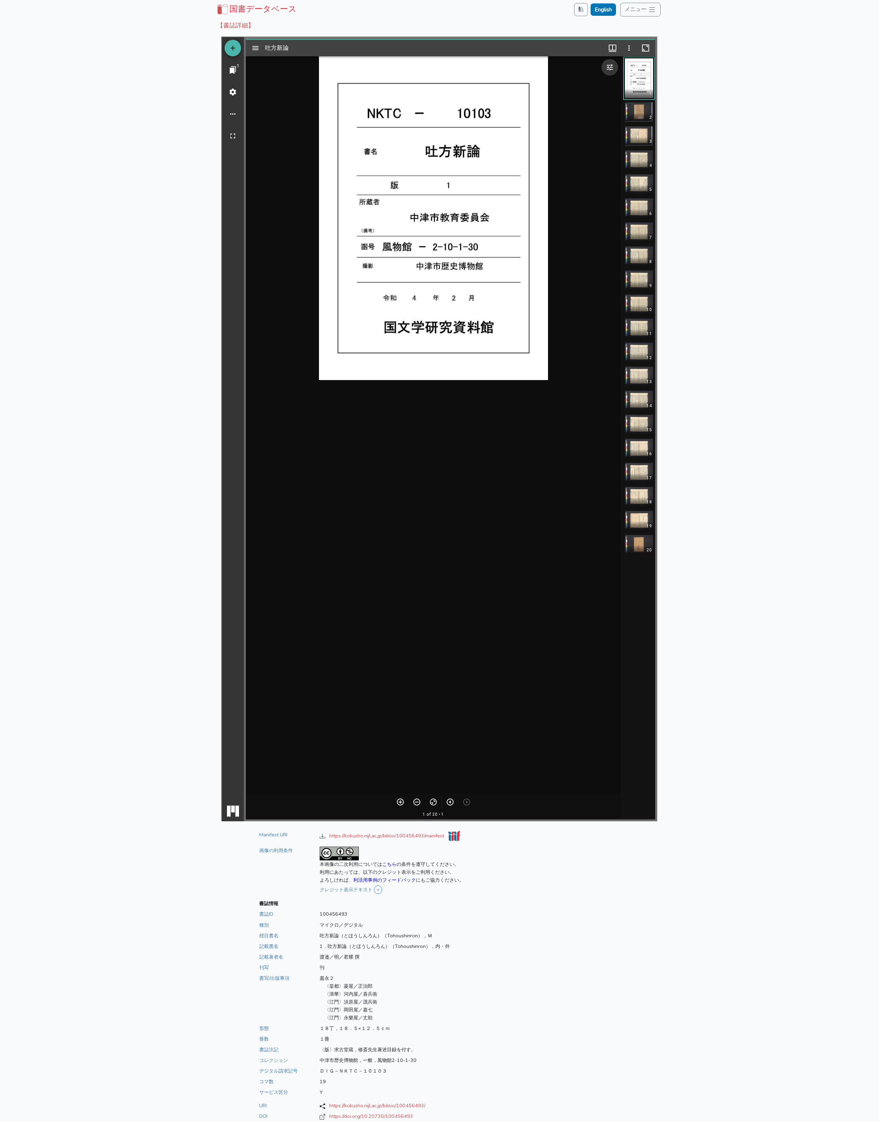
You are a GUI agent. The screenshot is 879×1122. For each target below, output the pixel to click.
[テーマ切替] (581, 9)
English (603, 9)
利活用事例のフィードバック (384, 880)
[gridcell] (256, 8)
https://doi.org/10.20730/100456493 (371, 1116)
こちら (389, 864)
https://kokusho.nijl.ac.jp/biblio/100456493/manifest (387, 835)
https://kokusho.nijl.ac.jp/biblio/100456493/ (377, 1105)
